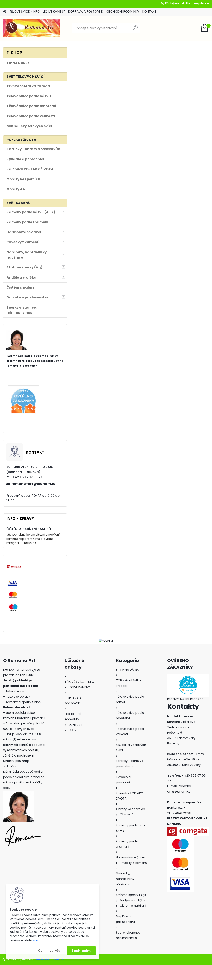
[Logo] (31, 28)
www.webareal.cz (49, 959)
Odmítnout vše (49, 951)
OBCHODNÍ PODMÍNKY (122, 11)
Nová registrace (197, 3)
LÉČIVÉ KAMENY (54, 11)
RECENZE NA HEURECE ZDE (185, 699)
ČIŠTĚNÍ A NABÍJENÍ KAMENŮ (28, 529)
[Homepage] (4, 12)
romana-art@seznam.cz (33, 483)
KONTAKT (149, 11)
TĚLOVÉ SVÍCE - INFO (24, 11)
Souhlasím (81, 950)
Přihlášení (172, 3)
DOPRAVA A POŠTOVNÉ (85, 11)
